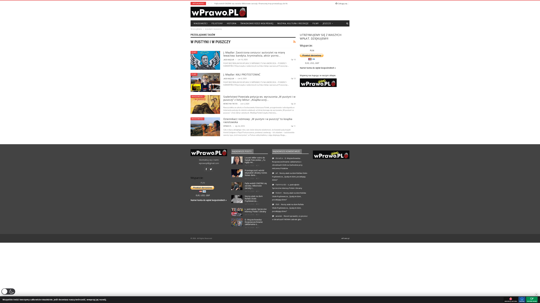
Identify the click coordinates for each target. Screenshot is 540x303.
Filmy (315, 23)
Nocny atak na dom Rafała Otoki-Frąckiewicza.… (254, 198)
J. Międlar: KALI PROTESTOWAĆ (241, 74)
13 (294, 78)
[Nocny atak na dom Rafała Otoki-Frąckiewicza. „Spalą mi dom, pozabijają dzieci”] (237, 199)
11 (294, 126)
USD (312, 63)
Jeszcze (327, 23)
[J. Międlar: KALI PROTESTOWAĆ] (205, 82)
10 (294, 59)
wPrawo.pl (345, 238)
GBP (317, 63)
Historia (231, 23)
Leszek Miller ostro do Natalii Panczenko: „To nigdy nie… (255, 160)
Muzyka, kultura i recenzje (292, 23)
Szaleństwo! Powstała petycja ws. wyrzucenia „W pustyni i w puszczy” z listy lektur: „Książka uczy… (259, 98)
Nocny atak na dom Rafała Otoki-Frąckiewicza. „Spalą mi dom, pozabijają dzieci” (290, 176)
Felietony (217, 23)
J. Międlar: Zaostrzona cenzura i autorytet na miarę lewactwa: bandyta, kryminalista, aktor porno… (254, 54)
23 (294, 104)
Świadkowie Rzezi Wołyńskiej (256, 23)
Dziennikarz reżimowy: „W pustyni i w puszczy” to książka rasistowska (257, 120)
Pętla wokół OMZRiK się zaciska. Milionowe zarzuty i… (256, 185)
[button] (8, 291)
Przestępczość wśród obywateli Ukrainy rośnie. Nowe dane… (256, 172)
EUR (307, 63)
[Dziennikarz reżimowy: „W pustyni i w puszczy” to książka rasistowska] (205, 126)
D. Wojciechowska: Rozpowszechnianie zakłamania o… (254, 222)
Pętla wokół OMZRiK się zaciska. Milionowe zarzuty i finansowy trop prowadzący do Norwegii (253, 3)
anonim (278, 216)
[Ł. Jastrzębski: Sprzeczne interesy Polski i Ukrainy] (237, 212)
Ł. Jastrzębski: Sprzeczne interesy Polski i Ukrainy (256, 210)
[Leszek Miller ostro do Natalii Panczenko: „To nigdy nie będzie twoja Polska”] (237, 160)
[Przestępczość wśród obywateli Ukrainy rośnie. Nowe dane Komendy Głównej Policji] (237, 173)
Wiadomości (200, 23)
